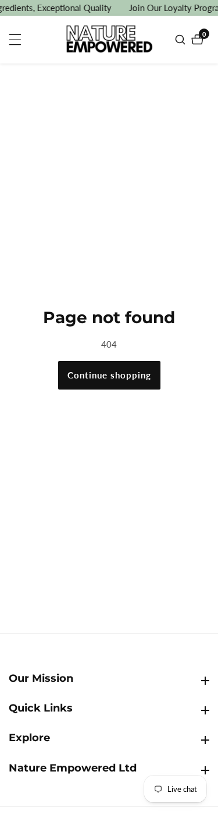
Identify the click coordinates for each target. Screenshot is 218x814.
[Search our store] (181, 39)
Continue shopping (109, 375)
